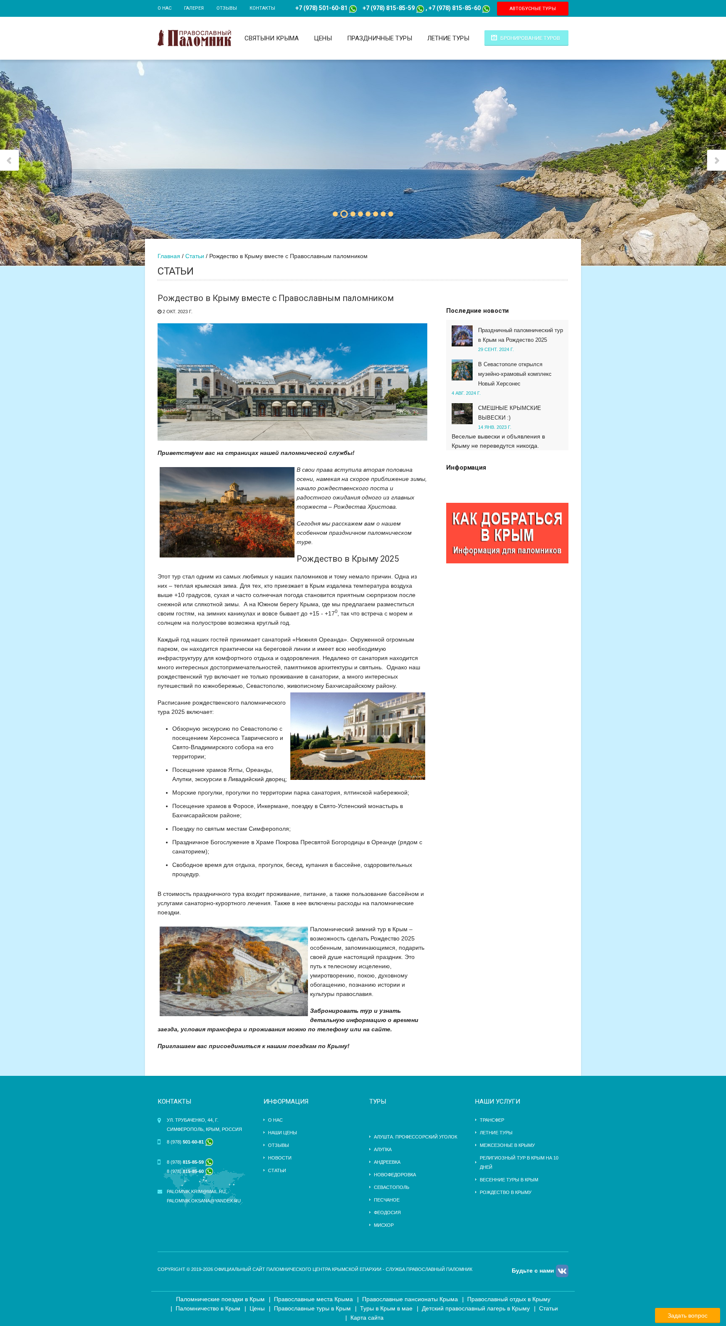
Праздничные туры (379, 38)
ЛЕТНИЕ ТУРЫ (496, 1132)
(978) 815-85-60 (458, 8)
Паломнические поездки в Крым (220, 1299)
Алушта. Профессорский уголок (415, 1136)
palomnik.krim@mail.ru (196, 1191)
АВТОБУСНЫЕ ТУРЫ (533, 8)
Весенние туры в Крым (509, 1179)
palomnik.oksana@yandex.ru (204, 1200)
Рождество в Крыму (505, 1192)
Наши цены (282, 1132)
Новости (280, 1157)
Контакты (262, 8)
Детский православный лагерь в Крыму (476, 1308)
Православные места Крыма (313, 1299)
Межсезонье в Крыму (507, 1145)
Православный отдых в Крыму (508, 1299)
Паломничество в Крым (208, 1308)
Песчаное (387, 1199)
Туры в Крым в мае (386, 1308)
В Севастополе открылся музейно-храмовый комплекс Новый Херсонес (515, 374)
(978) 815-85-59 (392, 8)
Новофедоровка (395, 1174)
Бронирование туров (530, 38)
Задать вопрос (688, 1315)
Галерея (194, 8)
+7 (366, 8)
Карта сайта (367, 1317)
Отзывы (226, 8)
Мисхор (384, 1225)
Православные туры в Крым (312, 1308)
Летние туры (448, 38)
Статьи (194, 256)
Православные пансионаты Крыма (410, 1299)
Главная (169, 256)
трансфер (492, 1120)
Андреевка (387, 1162)
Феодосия (387, 1212)
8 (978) (186, 1141)
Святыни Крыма (272, 38)
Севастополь (391, 1187)
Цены (323, 38)
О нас (164, 8)
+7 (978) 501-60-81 (321, 8)
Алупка (383, 1149)
